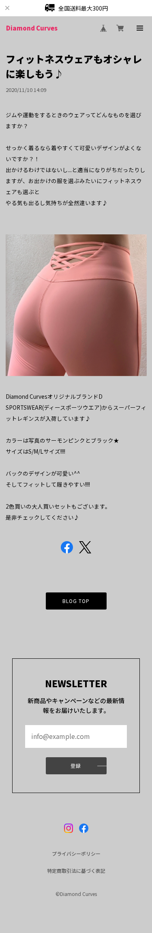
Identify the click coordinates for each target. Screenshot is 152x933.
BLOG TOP (76, 600)
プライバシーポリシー (76, 853)
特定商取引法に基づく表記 (76, 870)
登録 (76, 765)
